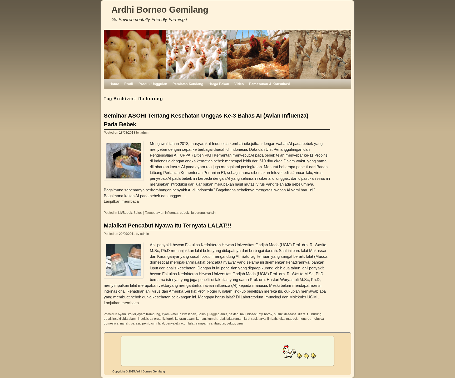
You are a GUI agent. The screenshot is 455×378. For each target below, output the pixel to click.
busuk (278, 314)
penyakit (172, 323)
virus (240, 323)
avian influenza (167, 212)
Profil (128, 84)
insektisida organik (151, 318)
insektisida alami (124, 318)
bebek (184, 212)
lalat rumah (234, 318)
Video (239, 84)
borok (268, 314)
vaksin (211, 212)
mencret (304, 318)
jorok (170, 318)
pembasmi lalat (153, 323)
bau (243, 314)
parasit (136, 323)
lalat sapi (250, 318)
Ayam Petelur (170, 314)
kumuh (212, 318)
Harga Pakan (219, 84)
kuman (201, 318)
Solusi (137, 212)
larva (262, 318)
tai (223, 323)
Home (114, 84)
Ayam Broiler (127, 314)
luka (282, 318)
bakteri (234, 314)
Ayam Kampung (148, 314)
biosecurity (255, 314)
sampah (201, 323)
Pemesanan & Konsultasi (269, 84)
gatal (107, 318)
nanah (124, 323)
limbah (272, 318)
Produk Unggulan (153, 84)
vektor (231, 323)
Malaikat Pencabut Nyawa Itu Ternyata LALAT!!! (167, 225)
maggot (291, 318)
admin (144, 132)
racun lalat (186, 323)
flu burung (197, 212)
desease (290, 314)
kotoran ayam (185, 318)
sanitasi (214, 323)
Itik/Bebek (125, 212)
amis (223, 314)
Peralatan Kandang (187, 84)
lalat (222, 318)
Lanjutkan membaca (121, 201)
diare (301, 314)
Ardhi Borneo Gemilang (159, 9)
